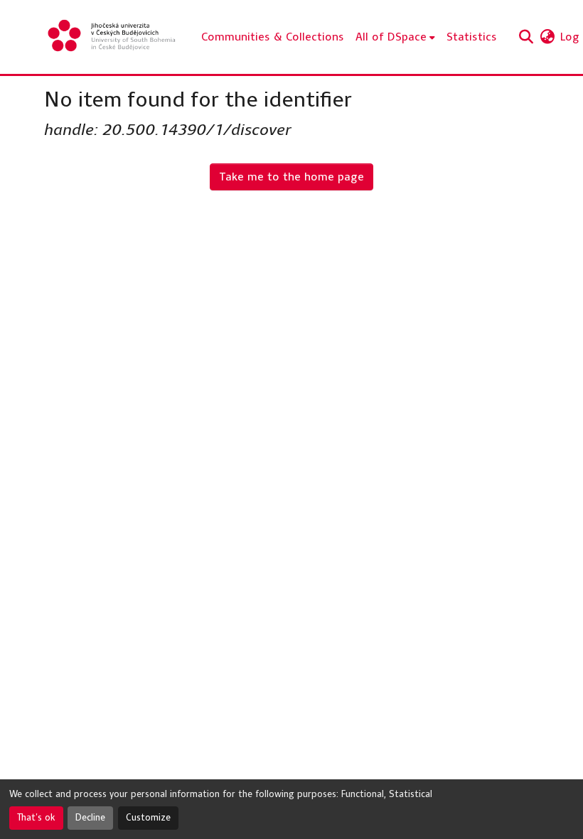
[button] (112, 37)
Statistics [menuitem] (471, 36)
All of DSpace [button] (391, 36)
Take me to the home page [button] (291, 176)
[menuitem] (395, 37)
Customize (148, 817)
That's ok (36, 817)
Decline (90, 817)
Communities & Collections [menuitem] (272, 36)
